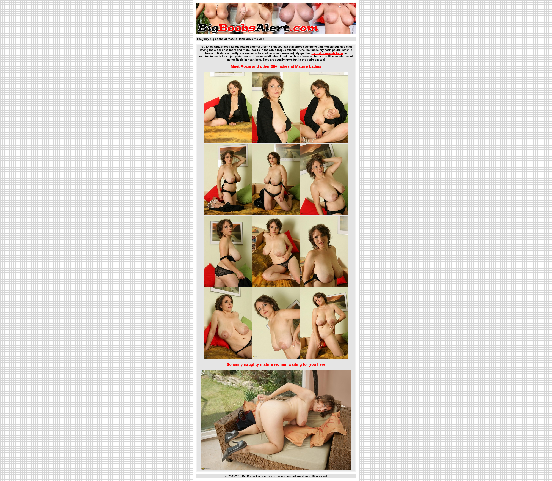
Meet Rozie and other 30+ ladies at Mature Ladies (276, 66)
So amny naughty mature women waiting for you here (276, 364)
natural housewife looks (327, 53)
